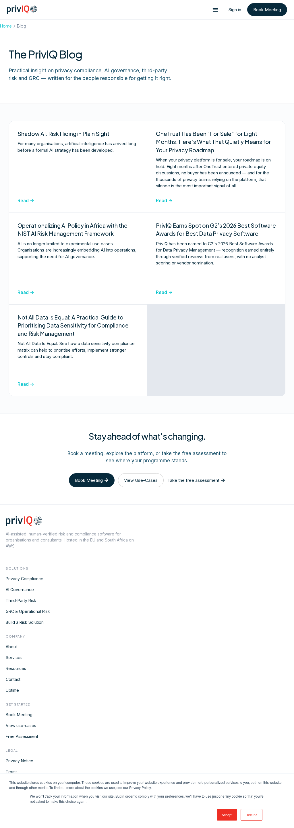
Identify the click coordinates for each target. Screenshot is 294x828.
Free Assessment (22, 736)
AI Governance (20, 589)
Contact (13, 679)
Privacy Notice (19, 760)
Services (14, 657)
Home (6, 25)
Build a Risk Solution (25, 622)
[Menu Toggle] (215, 10)
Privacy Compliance (24, 578)
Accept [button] (227, 814)
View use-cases (21, 725)
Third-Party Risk (21, 600)
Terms (12, 771)
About (11, 646)
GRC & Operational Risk (28, 611)
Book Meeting (19, 714)
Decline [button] (251, 814)
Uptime (12, 690)
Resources (16, 668)
